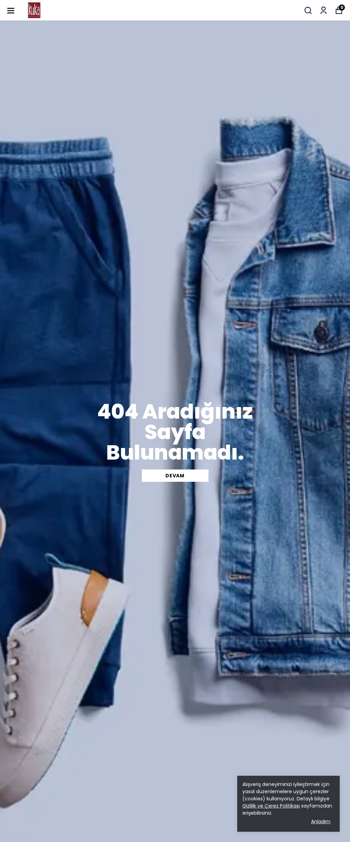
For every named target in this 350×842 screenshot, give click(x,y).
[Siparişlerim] (323, 10)
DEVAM (175, 475)
